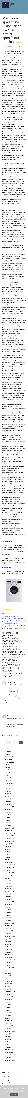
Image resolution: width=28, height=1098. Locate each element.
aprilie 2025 (8, 775)
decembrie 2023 (10, 801)
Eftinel (13, 4)
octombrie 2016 (9, 1028)
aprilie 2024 (8, 791)
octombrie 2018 (9, 965)
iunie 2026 (8, 751)
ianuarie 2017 (9, 1020)
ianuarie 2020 (9, 925)
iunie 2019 (8, 944)
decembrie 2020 (10, 896)
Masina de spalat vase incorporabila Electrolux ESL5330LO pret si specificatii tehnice (13, 626)
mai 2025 (7, 772)
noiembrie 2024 (10, 783)
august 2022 (9, 844)
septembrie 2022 (10, 841)
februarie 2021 (9, 891)
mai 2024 (8, 788)
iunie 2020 (8, 912)
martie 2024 (8, 794)
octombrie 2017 (9, 997)
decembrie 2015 (10, 1055)
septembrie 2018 (10, 968)
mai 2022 (7, 852)
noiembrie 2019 (9, 931)
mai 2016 (7, 1042)
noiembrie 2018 (9, 962)
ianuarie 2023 (9, 830)
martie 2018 (8, 984)
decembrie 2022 (10, 833)
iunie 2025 (8, 770)
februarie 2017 (9, 1018)
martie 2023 (8, 825)
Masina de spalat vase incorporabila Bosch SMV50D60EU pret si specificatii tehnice (13, 618)
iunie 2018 (8, 976)
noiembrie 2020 (10, 899)
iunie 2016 (8, 1039)
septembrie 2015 (10, 1060)
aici (14, 576)
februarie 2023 (9, 828)
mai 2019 (7, 947)
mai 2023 (8, 820)
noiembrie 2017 (9, 994)
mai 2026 (8, 754)
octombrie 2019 (9, 933)
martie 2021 (8, 889)
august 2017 (8, 1002)
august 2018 (8, 970)
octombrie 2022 (10, 838)
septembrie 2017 (10, 999)
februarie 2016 (9, 1049)
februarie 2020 (9, 923)
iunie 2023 (8, 817)
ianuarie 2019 (9, 957)
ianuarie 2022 (9, 862)
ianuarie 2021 (9, 894)
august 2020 (9, 907)
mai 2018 (7, 978)
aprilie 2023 (8, 823)
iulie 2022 (8, 846)
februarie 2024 (9, 796)
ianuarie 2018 (9, 989)
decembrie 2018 (10, 960)
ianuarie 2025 (9, 778)
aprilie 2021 (8, 886)
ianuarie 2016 (9, 1052)
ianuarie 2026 (9, 759)
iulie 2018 (8, 973)
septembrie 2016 (10, 1031)
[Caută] (21, 742)
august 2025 (9, 764)
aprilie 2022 (8, 854)
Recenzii (7, 614)
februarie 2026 (9, 757)
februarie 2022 (9, 859)
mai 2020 (8, 915)
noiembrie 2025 (9, 762)
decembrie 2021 (10, 865)
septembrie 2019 (10, 936)
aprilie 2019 (8, 949)
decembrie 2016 (10, 1023)
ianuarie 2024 (9, 799)
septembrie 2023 (10, 809)
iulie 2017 (8, 1005)
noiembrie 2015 (9, 1057)
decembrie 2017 (10, 991)
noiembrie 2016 (9, 1026)
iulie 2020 (8, 910)
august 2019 (8, 939)
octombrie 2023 (10, 807)
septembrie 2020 (10, 904)
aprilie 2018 (8, 981)
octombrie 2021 (9, 870)
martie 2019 (8, 952)
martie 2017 (8, 1015)
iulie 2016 (8, 1036)
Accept (14, 1094)
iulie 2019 (8, 941)
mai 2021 (7, 883)
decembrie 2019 (10, 928)
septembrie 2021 (10, 873)
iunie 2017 (8, 1007)
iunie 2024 (8, 786)
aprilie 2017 (8, 1013)
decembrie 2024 (10, 780)
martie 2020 (8, 920)
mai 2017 (7, 1010)
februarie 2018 (9, 986)
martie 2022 (8, 857)
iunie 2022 (8, 849)
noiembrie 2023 (10, 804)
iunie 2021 (8, 881)
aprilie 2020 (8, 918)
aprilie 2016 (8, 1044)
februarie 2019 (9, 954)
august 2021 (8, 875)
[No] (26, 1091)
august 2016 (8, 1034)
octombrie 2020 (10, 902)
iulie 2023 (8, 815)
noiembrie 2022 (9, 836)
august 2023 (9, 812)
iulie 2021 (8, 878)
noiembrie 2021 (9, 867)
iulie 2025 (8, 767)
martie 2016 (8, 1047)
